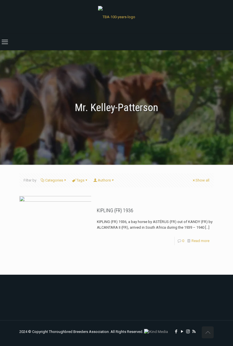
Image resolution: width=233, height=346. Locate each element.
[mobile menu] (5, 42)
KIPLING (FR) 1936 (115, 210)
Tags (80, 180)
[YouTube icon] (182, 331)
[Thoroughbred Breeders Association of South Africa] (116, 17)
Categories (54, 180)
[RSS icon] (194, 331)
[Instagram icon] (188, 331)
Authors (104, 180)
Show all (202, 180)
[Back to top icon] (208, 332)
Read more (200, 241)
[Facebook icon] (176, 331)
